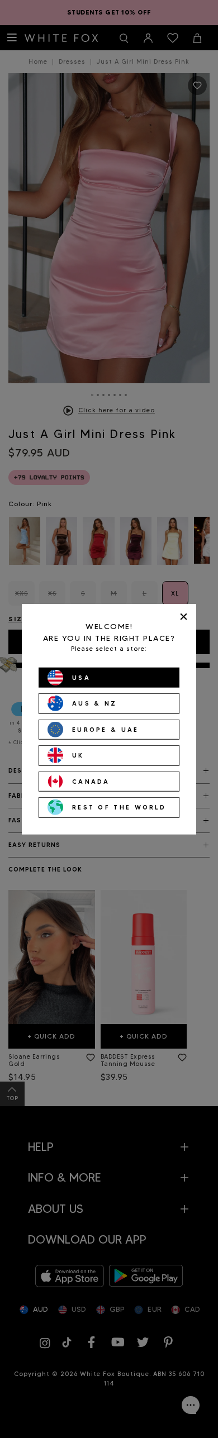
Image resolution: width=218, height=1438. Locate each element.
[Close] (183, 616)
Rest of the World (119, 807)
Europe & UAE (105, 729)
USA (81, 677)
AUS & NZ (94, 703)
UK (78, 755)
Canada (91, 781)
